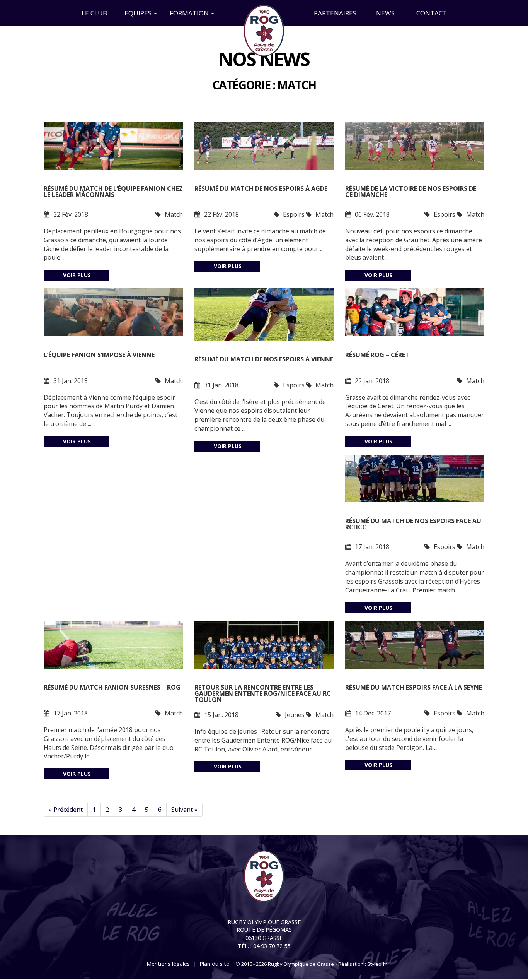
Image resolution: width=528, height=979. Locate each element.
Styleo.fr (377, 963)
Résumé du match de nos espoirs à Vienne (263, 359)
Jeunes (295, 714)
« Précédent (66, 809)
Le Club (94, 13)
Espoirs (294, 214)
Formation (190, 13)
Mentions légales (168, 963)
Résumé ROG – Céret (377, 355)
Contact (431, 13)
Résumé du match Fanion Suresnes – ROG (112, 687)
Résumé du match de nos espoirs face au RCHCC (413, 524)
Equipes (138, 13)
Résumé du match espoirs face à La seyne (413, 687)
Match (174, 214)
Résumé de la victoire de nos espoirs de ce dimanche (410, 192)
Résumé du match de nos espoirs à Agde (260, 189)
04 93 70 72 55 (271, 946)
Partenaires (335, 13)
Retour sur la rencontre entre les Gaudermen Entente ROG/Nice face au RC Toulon (262, 693)
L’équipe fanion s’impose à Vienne (99, 355)
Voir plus (77, 275)
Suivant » (184, 809)
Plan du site (214, 963)
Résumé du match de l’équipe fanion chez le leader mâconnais (113, 192)
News (385, 13)
